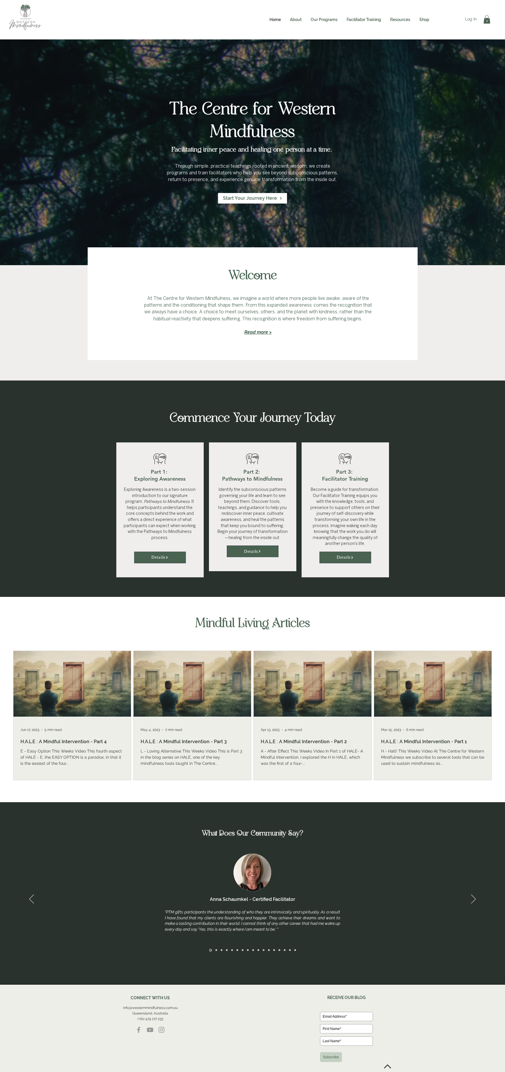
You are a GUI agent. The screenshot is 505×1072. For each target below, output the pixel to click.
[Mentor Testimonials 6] (285, 950)
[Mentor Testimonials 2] (248, 950)
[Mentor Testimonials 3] (221, 950)
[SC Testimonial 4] (290, 950)
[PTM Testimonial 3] (253, 950)
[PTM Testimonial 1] (232, 950)
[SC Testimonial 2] (274, 950)
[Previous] (31, 899)
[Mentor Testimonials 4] (242, 950)
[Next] (473, 899)
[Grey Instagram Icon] (161, 1030)
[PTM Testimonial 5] (237, 950)
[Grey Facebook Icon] (139, 1030)
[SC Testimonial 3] (279, 950)
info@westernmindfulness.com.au (150, 1008)
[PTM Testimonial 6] (258, 950)
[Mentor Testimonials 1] (210, 950)
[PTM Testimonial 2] (227, 950)
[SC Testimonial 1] (263, 950)
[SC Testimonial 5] (295, 950)
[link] (486, 19)
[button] (296, 19)
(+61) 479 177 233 (150, 1019)
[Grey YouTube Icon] (150, 1030)
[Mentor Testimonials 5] (269, 950)
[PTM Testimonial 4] (216, 950)
